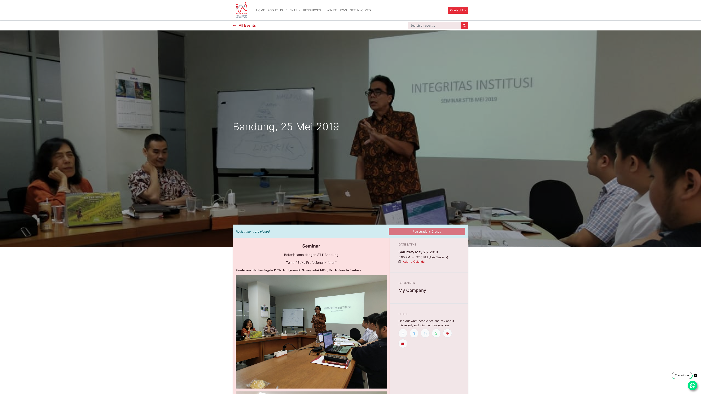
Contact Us (458, 10)
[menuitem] (260, 10)
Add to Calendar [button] (414, 261)
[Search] (464, 25)
